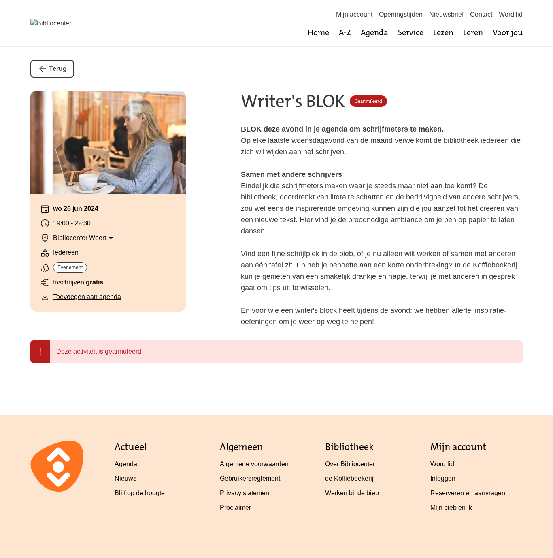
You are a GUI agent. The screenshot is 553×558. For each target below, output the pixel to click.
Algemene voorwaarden (254, 463)
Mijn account (354, 14)
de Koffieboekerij (349, 478)
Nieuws (125, 478)
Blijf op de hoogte (140, 493)
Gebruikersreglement (250, 478)
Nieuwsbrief (446, 14)
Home (318, 32)
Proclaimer (235, 507)
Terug (58, 68)
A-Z (345, 32)
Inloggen (442, 478)
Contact (481, 14)
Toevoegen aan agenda (87, 296)
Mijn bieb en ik (451, 507)
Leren (473, 32)
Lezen (443, 32)
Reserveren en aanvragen (467, 493)
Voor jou (508, 32)
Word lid (511, 14)
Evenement (70, 267)
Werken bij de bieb (352, 493)
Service (410, 32)
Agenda (374, 32)
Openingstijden (401, 14)
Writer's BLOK (293, 101)
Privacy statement (245, 493)
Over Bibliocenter (350, 463)
